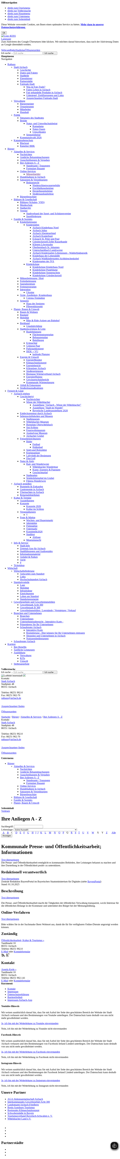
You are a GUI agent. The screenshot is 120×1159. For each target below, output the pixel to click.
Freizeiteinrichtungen (30, 438)
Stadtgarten (31, 475)
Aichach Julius (39, 230)
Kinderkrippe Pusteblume (45, 269)
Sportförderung (33, 216)
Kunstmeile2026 (34, 531)
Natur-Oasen (38, 129)
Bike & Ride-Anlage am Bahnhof (43, 320)
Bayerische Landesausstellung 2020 (50, 410)
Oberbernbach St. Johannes (46, 247)
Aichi (22, 559)
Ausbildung (19, 652)
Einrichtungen (27, 593)
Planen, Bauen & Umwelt (26, 309)
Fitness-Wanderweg (36, 481)
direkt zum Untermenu (19, 16)
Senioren (24, 300)
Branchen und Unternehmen (28, 613)
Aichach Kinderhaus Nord (45, 227)
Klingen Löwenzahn (42, 244)
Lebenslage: (7, 829)
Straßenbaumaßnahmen (31, 388)
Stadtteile (24, 75)
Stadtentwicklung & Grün (32, 329)
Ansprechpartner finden (13, 706)
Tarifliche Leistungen (24, 649)
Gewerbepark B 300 (30, 607)
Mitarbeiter (25, 109)
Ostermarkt (31, 528)
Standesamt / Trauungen (38, 165)
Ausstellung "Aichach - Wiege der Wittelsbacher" (56, 405)
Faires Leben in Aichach (38, 89)
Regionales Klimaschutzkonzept (23, 1110)
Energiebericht (33, 365)
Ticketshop (19, 565)
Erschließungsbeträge (43, 188)
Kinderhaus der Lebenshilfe (46, 255)
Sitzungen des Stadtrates (32, 117)
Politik (17, 115)
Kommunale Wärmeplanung (40, 382)
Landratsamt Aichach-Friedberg (23, 1104)
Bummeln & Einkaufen (31, 486)
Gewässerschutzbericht (37, 379)
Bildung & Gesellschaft (25, 199)
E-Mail (4, 951)
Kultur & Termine (22, 497)
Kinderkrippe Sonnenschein (46, 272)
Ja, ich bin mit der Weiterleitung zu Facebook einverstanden (30, 1051)
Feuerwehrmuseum (35, 430)
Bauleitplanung (33, 331)
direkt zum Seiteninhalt (19, 19)
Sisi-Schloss (32, 427)
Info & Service (21, 543)
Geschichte (25, 70)
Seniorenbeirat (33, 134)
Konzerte (24, 503)
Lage (22, 585)
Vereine (24, 210)
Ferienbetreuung (28, 281)
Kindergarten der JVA (43, 261)
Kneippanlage (33, 452)
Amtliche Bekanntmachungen (34, 157)
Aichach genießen (23, 483)
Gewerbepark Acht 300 (31, 604)
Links (23, 576)
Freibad (36, 444)
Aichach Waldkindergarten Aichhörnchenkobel (55, 258)
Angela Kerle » (8, 969)
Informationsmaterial (30, 554)
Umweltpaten (39, 132)
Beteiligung (38, 340)
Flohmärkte (32, 526)
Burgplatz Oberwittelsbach (39, 424)
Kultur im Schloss (35, 509)
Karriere (12, 644)
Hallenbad (37, 447)
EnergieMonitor (34, 360)
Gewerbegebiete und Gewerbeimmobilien (34, 602)
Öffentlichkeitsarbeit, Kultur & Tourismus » (22, 940)
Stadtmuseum (33, 419)
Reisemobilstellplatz (30, 495)
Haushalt (24, 112)
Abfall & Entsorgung (30, 385)
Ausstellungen (27, 500)
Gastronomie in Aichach (32, 489)
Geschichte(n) (27, 396)
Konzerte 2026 (33, 506)
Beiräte (23, 120)
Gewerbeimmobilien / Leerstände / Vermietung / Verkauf (48, 610)
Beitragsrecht (32, 182)
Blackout (24, 143)
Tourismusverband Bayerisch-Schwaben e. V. (30, 1116)
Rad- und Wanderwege (37, 464)
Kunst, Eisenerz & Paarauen (46, 469)
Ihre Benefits (20, 647)
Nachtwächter (33, 399)
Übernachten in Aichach (32, 492)
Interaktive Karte (34, 630)
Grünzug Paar (33, 345)
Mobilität (24, 317)
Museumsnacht (33, 540)
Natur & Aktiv (27, 461)
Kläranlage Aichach (36, 368)
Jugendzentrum (27, 284)
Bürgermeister (27, 103)
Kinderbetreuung (28, 222)
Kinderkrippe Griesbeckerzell (47, 275)
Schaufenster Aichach (30, 627)
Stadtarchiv (25, 208)
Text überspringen (10, 859)
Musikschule (26, 205)
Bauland (24, 315)
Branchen (25, 616)
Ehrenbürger (26, 78)
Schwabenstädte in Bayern (21, 1113)
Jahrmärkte (31, 523)
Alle (114, 832)
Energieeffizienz (34, 376)
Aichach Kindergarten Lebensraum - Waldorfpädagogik (60, 253)
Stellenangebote (21, 664)
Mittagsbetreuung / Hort (32, 278)
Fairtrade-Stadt (27, 84)
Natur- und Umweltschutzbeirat (41, 123)
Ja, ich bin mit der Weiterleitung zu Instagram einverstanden (30, 1080)
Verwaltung (19, 101)
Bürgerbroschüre (28, 196)
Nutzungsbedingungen (37, 638)
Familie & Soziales (23, 219)
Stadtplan (20, 50)
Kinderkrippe (32, 264)
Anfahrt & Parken (29, 557)
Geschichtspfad (40, 472)
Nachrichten (26, 154)
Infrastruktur (26, 590)
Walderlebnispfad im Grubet (40, 478)
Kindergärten (32, 224)
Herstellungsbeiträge (42, 191)
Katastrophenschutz (23, 140)
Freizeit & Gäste (16, 391)
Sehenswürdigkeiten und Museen (36, 416)
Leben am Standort (29, 596)
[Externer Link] (63, 1127)
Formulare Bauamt (35, 168)
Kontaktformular (22, 951)
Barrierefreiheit (15, 997)
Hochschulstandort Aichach (33, 579)
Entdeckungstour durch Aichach (36, 413)
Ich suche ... (7, 53)
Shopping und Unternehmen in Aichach (45, 635)
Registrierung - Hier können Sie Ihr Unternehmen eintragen (55, 633)
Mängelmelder (33, 174)
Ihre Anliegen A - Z (29, 163)
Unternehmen (26, 618)
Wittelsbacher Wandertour (45, 467)
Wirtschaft (13, 568)
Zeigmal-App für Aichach (32, 548)
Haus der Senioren (35, 303)
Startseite (5, 717)
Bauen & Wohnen (29, 312)
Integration (25, 289)
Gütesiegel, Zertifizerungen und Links (45, 95)
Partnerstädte (26, 81)
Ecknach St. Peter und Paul (45, 239)
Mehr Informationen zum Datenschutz (20, 47)
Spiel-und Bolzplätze (36, 450)
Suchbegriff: (7, 826)
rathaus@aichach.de (11, 698)
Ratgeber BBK (27, 146)
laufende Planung (41, 354)
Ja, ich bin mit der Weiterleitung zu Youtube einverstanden (29, 1023)
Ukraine (30, 292)
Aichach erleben (22, 393)
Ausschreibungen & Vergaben (35, 160)
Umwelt (24, 661)
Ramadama (38, 126)
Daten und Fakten (29, 72)
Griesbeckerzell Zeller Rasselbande (49, 241)
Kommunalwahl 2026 (31, 137)
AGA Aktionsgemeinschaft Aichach (25, 1099)
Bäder (13, 50)
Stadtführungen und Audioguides (36, 551)
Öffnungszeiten (32, 50)
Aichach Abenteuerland (44, 233)
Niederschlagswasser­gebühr (46, 185)
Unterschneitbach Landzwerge (47, 250)
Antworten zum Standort (32, 573)
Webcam (5, 50)
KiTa (22, 658)
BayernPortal (94, 881)
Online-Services (28, 171)
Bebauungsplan (40, 337)
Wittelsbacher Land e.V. (19, 1118)
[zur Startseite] (8, 36)
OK (3, 33)
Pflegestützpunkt (34, 306)
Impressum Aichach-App (20, 1000)
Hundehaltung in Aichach (32, 177)
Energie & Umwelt (29, 357)
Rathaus (11, 64)
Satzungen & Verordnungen (34, 179)
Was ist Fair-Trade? (35, 87)
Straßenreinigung (34, 371)
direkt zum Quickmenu (19, 8)
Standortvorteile (21, 582)
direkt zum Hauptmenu (19, 13)
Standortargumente (29, 599)
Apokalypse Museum (36, 433)
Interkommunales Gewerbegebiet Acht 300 (29, 1102)
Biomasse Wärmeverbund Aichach (43, 374)
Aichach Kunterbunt (42, 236)
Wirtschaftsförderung (24, 571)
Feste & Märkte (27, 517)
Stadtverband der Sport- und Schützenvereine (48, 213)
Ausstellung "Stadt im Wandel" (47, 407)
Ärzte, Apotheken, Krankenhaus (36, 295)
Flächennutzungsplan (42, 334)
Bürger (11, 148)
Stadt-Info (25, 545)
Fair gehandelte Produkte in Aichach (44, 92)
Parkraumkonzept (35, 348)
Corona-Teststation (35, 298)
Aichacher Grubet (35, 436)
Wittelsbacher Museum (37, 421)
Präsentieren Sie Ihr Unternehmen (36, 624)
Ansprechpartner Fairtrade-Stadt (42, 98)
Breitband (25, 323)
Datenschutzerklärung (18, 994)
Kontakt (11, 988)
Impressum (13, 991)
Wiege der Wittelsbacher (38, 402)
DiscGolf (30, 458)
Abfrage (36, 537)
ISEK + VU (32, 351)
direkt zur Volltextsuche (19, 10)
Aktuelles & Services (24, 151)
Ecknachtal (31, 343)
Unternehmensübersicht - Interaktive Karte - (41, 621)
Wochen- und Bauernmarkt (39, 520)
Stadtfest (30, 534)
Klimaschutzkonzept (36, 362)
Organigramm (27, 106)
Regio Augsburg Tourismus (21, 1107)
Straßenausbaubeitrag (43, 193)
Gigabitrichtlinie (34, 326)
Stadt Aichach (21, 67)
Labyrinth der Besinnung (38, 455)
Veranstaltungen (28, 512)
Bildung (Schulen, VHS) (32, 202)
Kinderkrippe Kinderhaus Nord (47, 267)
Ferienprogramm (28, 286)
